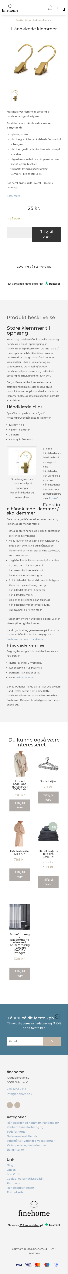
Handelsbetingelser (20, 1187)
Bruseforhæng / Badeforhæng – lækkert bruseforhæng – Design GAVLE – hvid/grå (20, 944)
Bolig (27, 20)
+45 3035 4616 (16, 1089)
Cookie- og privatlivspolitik (25, 1178)
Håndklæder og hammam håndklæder (33, 1122)
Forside (19, 20)
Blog (10, 1165)
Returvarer (14, 1183)
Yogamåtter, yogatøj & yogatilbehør (31, 1140)
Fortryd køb (15, 1192)
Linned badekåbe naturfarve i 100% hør (20, 785)
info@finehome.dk (19, 1094)
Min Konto (14, 1174)
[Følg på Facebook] (10, 1105)
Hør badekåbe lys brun (19, 853)
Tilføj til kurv (46, 234)
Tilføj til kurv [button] (20, 805)
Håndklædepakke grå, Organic (48, 854)
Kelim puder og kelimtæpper (26, 1145)
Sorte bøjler (48, 781)
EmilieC (53, 498)
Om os (11, 1169)
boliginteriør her (25, 677)
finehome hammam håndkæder (26, 639)
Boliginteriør (15, 1149)
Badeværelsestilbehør (22, 1136)
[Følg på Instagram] (17, 1105)
